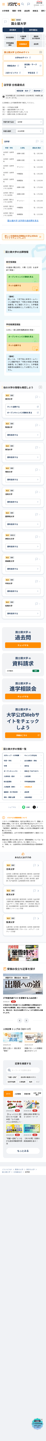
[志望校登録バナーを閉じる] (42, 1419)
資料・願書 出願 (9, 797)
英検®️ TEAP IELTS (31, 771)
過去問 (26, 792)
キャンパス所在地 (30, 755)
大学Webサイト (21, 57)
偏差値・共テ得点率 (11, 792)
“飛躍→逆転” (12, 1077)
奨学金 (26, 766)
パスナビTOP (7, 1169)
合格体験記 (28, 797)
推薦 (30, 1082)
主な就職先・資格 (30, 760)
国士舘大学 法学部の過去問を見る (23, 220)
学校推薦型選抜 (29, 781)
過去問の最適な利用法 (28, 1077)
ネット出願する (14, 285)
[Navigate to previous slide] (19, 1020)
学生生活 (31, 72)
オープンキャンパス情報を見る (20, 276)
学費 (5, 766)
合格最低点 (28, 787)
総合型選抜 (8, 781)
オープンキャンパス (11, 771)
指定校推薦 (11, 1082)
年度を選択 (7, 131)
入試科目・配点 (9, 776)
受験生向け (11, 65)
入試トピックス (11, 72)
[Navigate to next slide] (26, 1020)
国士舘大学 (18, 23)
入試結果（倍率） (10, 787)
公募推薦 (22, 1082)
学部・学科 (8, 760)
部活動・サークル (30, 65)
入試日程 (27, 776)
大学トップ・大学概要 (11, 755)
